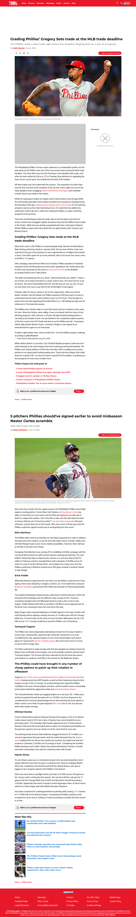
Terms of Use (92, 901)
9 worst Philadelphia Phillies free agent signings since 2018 (43, 372)
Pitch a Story (43, 901)
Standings (50, 3)
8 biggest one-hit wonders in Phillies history (36, 376)
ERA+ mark (57, 703)
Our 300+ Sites (93, 897)
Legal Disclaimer (22, 905)
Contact (69, 897)
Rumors (31, 3)
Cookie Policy (115, 901)
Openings (42, 897)
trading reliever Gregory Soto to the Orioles (53, 205)
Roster (58, 3)
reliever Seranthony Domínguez (54, 191)
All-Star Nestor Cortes (68, 512)
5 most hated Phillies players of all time (34, 369)
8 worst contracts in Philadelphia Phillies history (38, 380)
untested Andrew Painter (65, 689)
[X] (121, 3)
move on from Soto (56, 269)
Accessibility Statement (48, 905)
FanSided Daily (21, 901)
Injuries (66, 3)
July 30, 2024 (45, 338)
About (17, 897)
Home (17, 399)
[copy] (27, 53)
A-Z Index (70, 905)
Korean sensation (24, 587)
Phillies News (27, 399)
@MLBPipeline (32, 336)
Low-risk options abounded (63, 521)
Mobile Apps (115, 897)
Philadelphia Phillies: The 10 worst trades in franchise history (43, 383)
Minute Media (15, 911)
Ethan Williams (20, 430)
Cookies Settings (94, 905)
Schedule (40, 3)
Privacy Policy (72, 901)
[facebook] (117, 3)
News (24, 3)
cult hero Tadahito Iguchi (44, 641)
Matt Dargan (19, 48)
